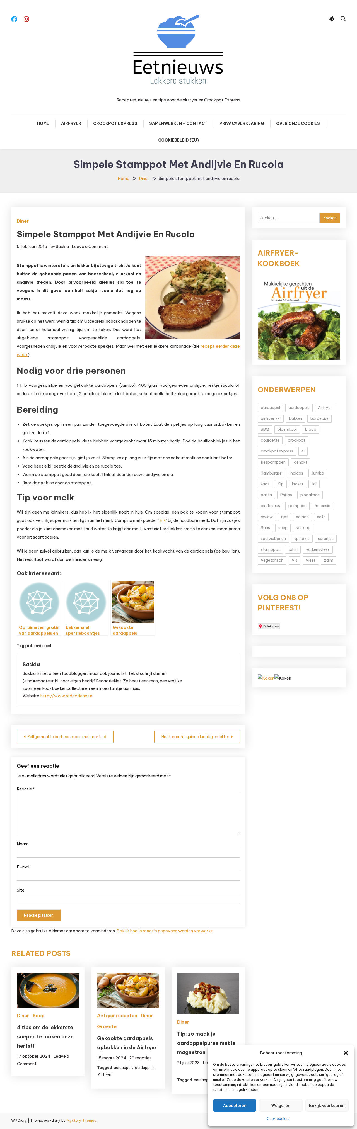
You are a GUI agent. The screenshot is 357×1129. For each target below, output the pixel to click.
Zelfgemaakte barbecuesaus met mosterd (66, 736)
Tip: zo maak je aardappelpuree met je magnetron (206, 1043)
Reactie (26, 789)
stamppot (270, 549)
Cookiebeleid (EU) (178, 140)
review (267, 516)
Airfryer (71, 123)
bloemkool (287, 429)
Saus (265, 527)
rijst (284, 516)
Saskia (62, 246)
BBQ (265, 429)
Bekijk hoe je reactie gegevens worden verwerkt (165, 930)
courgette (270, 440)
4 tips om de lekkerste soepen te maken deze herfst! (45, 1036)
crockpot (296, 440)
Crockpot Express (115, 123)
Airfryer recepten (117, 1015)
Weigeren (280, 1105)
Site (21, 890)
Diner (23, 221)
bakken (295, 418)
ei (303, 451)
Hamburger (271, 473)
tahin (293, 549)
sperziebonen (273, 538)
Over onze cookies (298, 123)
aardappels (145, 1067)
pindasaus (270, 505)
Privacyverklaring (241, 123)
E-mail (23, 867)
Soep (39, 1015)
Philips (286, 494)
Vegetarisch (272, 560)
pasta (266, 494)
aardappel (42, 645)
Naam (22, 843)
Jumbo (318, 473)
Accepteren (235, 1105)
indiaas (296, 473)
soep (283, 527)
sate (321, 516)
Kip (281, 483)
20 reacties (140, 1057)
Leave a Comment (90, 246)
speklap (303, 527)
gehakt (300, 462)
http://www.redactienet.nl (66, 696)
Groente (107, 1026)
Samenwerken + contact (178, 123)
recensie (322, 505)
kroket (297, 483)
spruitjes (326, 538)
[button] (346, 1053)
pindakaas (310, 494)
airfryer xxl (271, 418)
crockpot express (277, 451)
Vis (294, 560)
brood (310, 429)
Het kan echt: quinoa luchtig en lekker (195, 736)
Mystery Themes (81, 1120)
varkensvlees (318, 549)
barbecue (319, 418)
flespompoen (273, 462)
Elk (163, 520)
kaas (265, 483)
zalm (328, 560)
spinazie (302, 538)
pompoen (297, 505)
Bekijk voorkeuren (327, 1105)
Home (43, 123)
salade (302, 516)
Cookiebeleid (278, 1118)
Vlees (311, 560)
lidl (314, 483)
